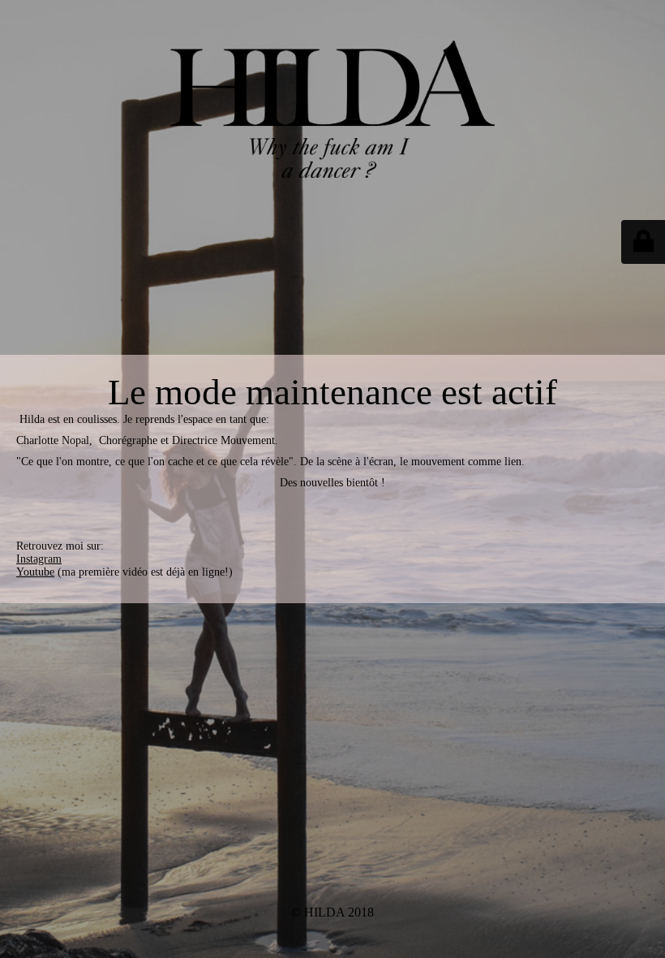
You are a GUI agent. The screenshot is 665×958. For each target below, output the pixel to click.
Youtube (35, 572)
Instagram (39, 559)
